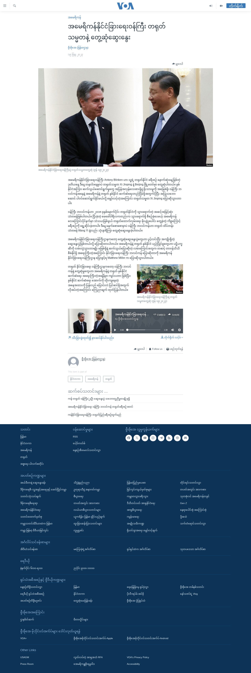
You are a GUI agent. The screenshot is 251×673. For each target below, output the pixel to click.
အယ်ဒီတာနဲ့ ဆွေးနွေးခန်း (33, 482)
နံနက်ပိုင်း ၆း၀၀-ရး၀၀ (31, 568)
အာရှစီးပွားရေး (134, 509)
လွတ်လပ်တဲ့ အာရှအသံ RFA (88, 657)
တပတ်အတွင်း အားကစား (87, 503)
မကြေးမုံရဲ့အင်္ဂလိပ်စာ (84, 549)
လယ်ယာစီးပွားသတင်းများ (87, 509)
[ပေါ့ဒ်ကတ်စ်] (177, 438)
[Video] (221, 6)
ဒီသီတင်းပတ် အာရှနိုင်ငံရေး (141, 503)
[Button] (177, 64)
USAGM (24, 657)
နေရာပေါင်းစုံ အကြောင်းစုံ (193, 509)
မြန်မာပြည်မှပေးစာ (136, 482)
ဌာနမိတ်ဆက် (27, 619)
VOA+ (23, 638)
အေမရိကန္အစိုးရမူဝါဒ (84, 664)
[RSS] (169, 438)
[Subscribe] (185, 438)
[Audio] (211, 6)
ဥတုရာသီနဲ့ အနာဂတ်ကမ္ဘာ (87, 489)
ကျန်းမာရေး (133, 516)
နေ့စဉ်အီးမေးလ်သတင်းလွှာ (87, 450)
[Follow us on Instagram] (153, 438)
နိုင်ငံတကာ (25, 443)
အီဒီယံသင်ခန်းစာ (29, 549)
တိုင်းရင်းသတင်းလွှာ (190, 482)
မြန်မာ (23, 436)
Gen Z (183, 503)
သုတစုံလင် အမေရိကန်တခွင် (194, 496)
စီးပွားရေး (78, 496)
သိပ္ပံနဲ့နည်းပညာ (81, 482)
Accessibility (133, 664)
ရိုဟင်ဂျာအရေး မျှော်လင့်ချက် (142, 530)
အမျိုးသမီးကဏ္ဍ (135, 523)
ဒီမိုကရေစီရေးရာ (29, 503)
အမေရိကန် (74, 17)
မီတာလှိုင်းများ (81, 619)
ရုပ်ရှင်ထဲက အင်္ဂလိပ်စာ (138, 549)
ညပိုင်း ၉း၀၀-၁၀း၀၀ (84, 568)
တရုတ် (23, 457)
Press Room (27, 664)
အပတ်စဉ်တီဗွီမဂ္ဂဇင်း (31, 600)
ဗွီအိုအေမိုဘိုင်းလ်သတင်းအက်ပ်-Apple (93, 638)
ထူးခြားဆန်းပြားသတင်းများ (88, 523)
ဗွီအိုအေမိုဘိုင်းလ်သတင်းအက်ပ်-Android (147, 638)
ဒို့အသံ (183, 516)
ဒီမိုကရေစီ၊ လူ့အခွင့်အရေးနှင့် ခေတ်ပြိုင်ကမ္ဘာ (43, 489)
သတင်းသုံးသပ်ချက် (30, 496)
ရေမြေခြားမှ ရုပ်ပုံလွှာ (137, 587)
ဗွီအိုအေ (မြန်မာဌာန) (78, 47)
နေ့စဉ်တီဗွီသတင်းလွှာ (31, 587)
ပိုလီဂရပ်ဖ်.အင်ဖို (135, 593)
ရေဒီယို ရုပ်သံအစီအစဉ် (32, 593)
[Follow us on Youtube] (145, 438)
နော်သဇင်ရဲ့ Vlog (189, 593)
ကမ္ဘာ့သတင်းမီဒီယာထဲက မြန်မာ (36, 523)
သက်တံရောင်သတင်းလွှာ (193, 523)
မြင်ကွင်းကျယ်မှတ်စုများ (139, 489)
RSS (75, 436)
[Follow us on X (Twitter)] (137, 438)
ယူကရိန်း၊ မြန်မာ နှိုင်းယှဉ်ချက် (89, 516)
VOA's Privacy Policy (138, 657)
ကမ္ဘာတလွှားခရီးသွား (137, 496)
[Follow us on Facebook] (129, 438)
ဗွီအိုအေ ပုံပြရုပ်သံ (136, 600)
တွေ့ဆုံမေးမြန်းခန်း (83, 600)
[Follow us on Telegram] (161, 438)
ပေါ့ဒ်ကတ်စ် (79, 443)
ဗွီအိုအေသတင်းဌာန (128, 318)
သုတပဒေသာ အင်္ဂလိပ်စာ (193, 549)
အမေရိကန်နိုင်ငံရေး (30, 509)
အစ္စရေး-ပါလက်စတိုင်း (32, 463)
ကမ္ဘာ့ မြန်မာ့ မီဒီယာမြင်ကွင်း (34, 530)
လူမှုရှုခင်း (79, 530)
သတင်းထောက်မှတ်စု (31, 516)
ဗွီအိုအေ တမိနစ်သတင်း (192, 587)
